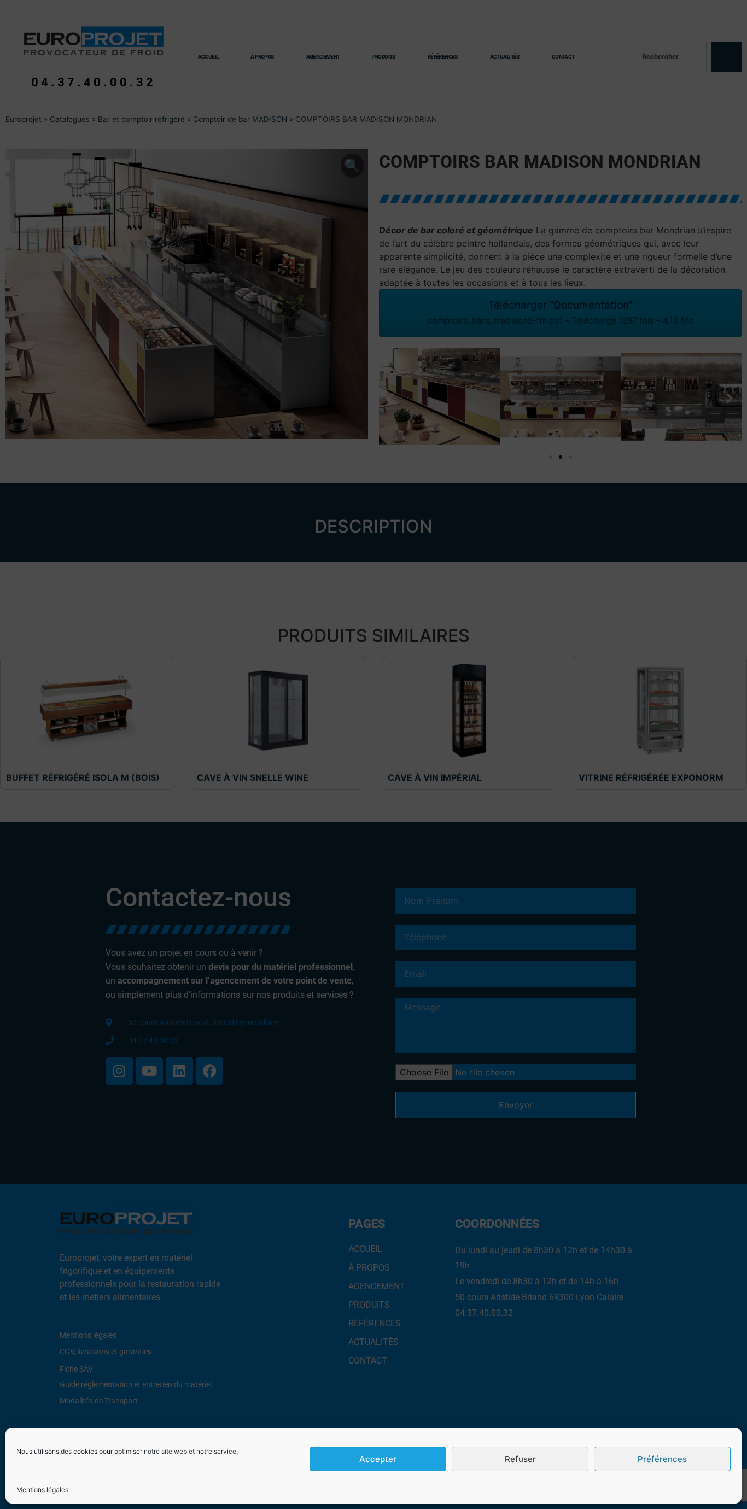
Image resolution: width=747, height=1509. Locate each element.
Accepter (377, 1459)
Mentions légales (42, 1489)
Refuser (520, 1459)
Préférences (662, 1459)
